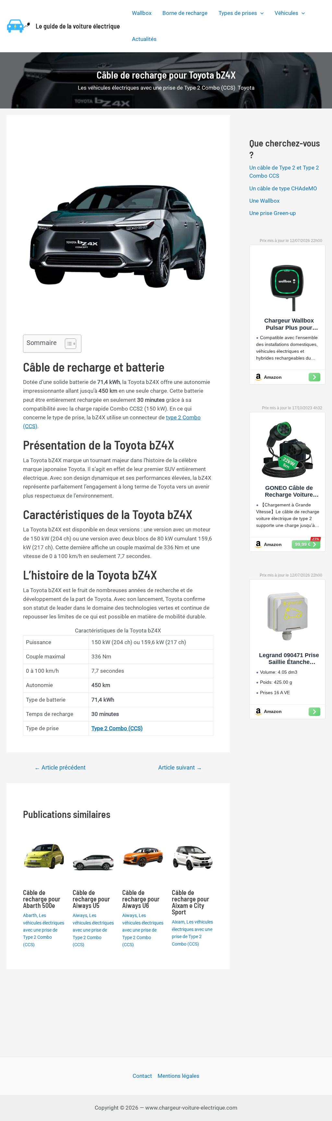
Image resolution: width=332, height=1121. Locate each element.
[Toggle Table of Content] (67, 343)
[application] (260, 13)
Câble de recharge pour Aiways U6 (141, 898)
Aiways (80, 915)
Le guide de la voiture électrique (78, 26)
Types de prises (238, 13)
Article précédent (60, 768)
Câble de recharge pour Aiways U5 (91, 898)
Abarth (30, 915)
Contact (142, 1076)
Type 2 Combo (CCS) (117, 728)
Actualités (144, 39)
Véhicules (286, 13)
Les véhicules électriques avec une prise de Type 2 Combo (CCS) (156, 87)
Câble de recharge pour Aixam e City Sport (190, 902)
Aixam (178, 921)
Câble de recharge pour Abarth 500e (41, 898)
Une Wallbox (264, 200)
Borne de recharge (185, 13)
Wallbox (141, 13)
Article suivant (180, 768)
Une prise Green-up (272, 213)
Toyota (246, 87)
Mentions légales (178, 1076)
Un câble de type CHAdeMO (283, 188)
